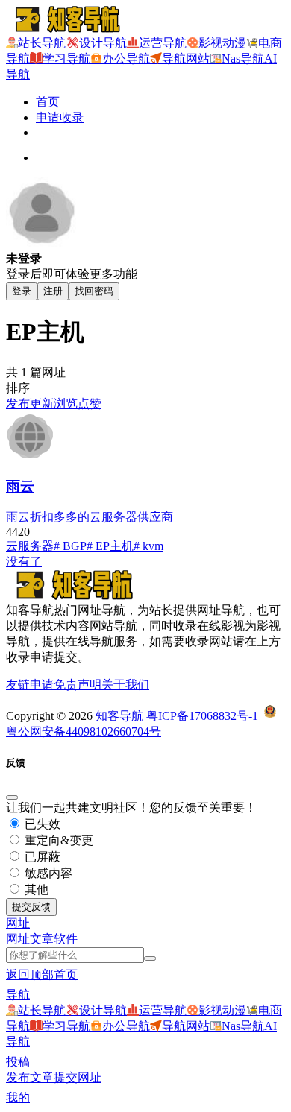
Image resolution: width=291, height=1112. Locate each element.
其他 (35, 889)
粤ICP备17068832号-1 (202, 716)
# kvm (148, 546)
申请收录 (60, 117)
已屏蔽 (41, 856)
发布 (18, 403)
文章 (42, 938)
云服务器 (30, 546)
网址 (18, 938)
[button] (18, 923)
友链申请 (30, 684)
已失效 (41, 824)
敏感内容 (47, 873)
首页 (48, 101)
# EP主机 (110, 546)
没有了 (24, 561)
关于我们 (125, 684)
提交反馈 (31, 906)
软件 (66, 938)
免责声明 (77, 684)
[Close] (12, 797)
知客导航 (119, 716)
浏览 (66, 403)
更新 (42, 403)
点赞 (89, 403)
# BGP (70, 546)
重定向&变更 (57, 840)
